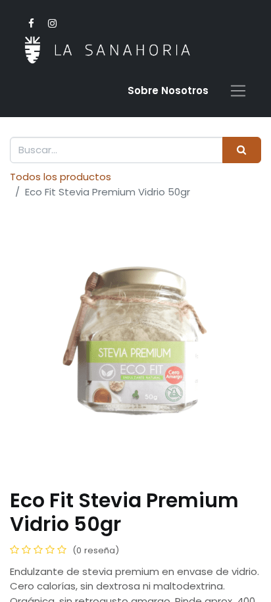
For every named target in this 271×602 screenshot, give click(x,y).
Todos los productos (60, 177)
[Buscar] (241, 150)
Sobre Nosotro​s (168, 90)
